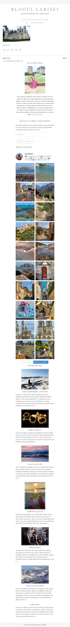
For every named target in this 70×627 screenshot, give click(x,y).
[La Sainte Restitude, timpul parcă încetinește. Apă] (25, 211)
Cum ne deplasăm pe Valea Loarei (13, 61)
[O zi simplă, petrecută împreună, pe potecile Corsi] (44, 192)
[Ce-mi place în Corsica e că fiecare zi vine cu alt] (25, 251)
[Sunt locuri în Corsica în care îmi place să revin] (44, 231)
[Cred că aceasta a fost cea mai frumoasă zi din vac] (44, 172)
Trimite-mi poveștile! (24, 141)
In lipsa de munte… (35, 604)
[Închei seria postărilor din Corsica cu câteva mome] (25, 172)
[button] (35, 2)
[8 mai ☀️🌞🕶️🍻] (25, 349)
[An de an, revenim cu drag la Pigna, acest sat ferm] (25, 231)
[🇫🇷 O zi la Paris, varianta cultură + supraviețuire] (44, 330)
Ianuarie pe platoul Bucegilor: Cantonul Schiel (35, 391)
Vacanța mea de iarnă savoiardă (35, 585)
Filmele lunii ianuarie (35, 547)
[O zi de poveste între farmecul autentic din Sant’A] (44, 211)
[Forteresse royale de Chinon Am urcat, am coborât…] (44, 349)
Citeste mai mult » (37, 114)
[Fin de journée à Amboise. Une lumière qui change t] (44, 310)
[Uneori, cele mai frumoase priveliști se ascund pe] (44, 290)
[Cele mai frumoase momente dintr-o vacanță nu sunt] (25, 270)
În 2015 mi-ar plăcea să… (35, 430)
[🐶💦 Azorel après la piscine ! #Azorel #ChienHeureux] (25, 310)
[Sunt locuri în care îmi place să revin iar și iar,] (25, 192)
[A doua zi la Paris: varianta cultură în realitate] (25, 330)
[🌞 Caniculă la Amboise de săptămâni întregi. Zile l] (25, 290)
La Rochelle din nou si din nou (35, 511)
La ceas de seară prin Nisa (35, 464)
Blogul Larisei (35, 9)
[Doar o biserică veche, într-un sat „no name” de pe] (44, 270)
